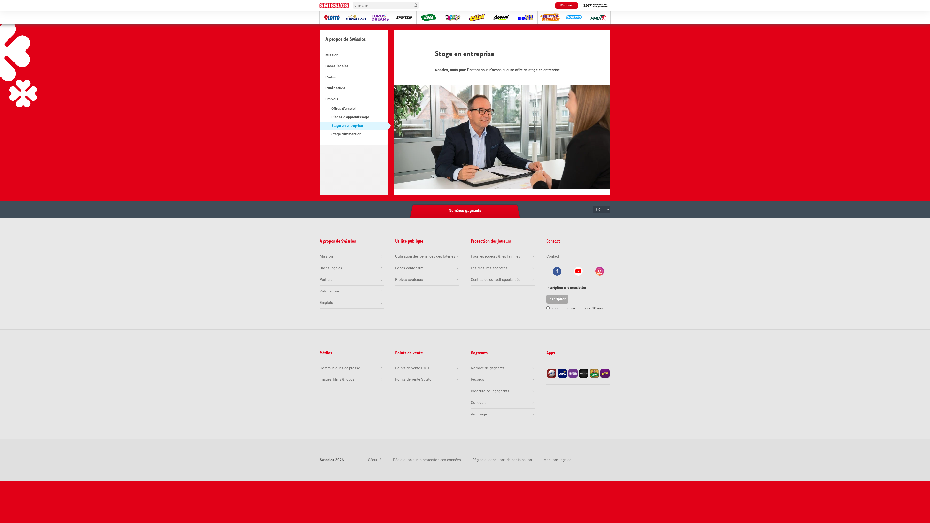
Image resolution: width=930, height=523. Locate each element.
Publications (336, 88)
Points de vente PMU (412, 368)
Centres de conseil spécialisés (495, 279)
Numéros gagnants (465, 210)
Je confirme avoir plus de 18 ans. (577, 308)
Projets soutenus (409, 279)
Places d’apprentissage (350, 117)
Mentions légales (557, 460)
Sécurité (374, 460)
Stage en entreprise (347, 125)
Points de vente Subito (413, 379)
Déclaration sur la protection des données (427, 460)
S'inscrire (566, 5)
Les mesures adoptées (489, 268)
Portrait (332, 77)
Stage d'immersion (346, 134)
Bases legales (337, 66)
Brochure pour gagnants (490, 391)
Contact (552, 256)
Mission (332, 55)
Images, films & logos (337, 379)
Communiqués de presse (340, 368)
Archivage (479, 414)
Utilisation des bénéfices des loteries (425, 256)
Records (477, 379)
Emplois (332, 99)
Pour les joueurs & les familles (495, 256)
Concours (479, 402)
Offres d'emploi (343, 109)
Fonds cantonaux (409, 268)
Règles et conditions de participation (502, 460)
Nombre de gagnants (487, 368)
